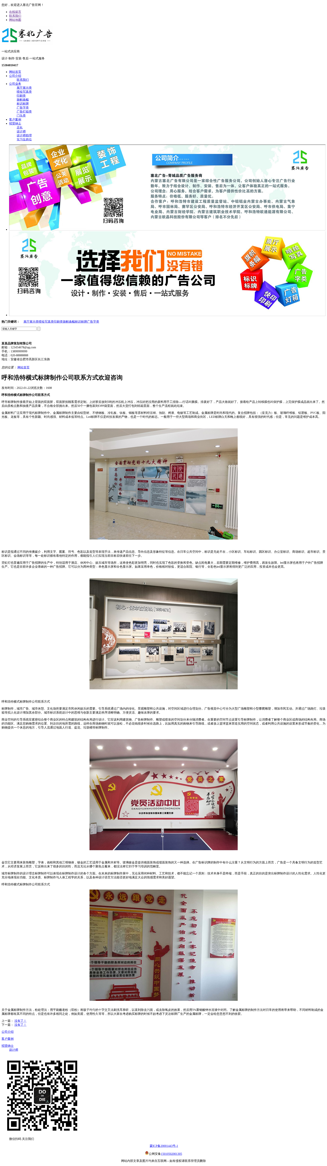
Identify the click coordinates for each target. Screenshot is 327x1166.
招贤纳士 (15, 123)
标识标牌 (23, 103)
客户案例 (15, 119)
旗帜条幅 (23, 99)
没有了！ (20, 1020)
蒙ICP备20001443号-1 (164, 1145)
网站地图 (15, 19)
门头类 (21, 115)
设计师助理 (24, 135)
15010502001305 (171, 1153)
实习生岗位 (24, 139)
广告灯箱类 (24, 111)
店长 (20, 127)
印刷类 (21, 95)
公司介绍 (15, 75)
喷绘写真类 (24, 91)
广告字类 (23, 107)
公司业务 (15, 83)
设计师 (21, 131)
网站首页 (15, 71)
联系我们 (15, 15)
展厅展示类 (24, 87)
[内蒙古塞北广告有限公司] (27, 43)
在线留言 (15, 11)
